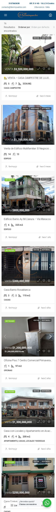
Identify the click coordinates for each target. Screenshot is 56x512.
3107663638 (14, 3)
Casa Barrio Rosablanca (17, 289)
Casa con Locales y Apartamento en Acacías (28, 430)
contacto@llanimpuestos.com (14, 7)
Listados (18, 505)
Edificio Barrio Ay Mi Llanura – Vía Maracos (27, 219)
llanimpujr (13, 96)
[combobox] (43, 27)
